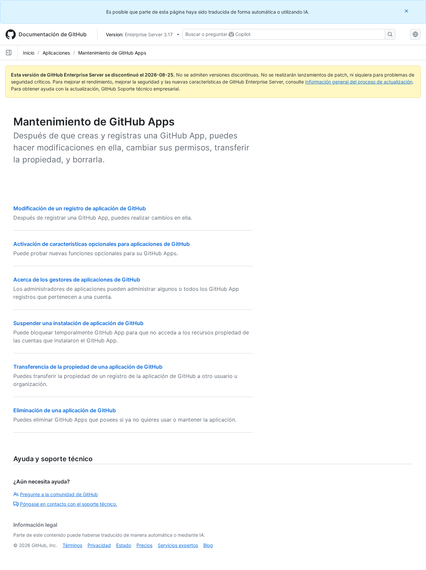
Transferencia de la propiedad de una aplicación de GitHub (87, 366)
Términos (72, 545)
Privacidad (99, 545)
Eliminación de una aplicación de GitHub (64, 410)
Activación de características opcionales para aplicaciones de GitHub (101, 244)
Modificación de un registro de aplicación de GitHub (79, 208)
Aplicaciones (56, 53)
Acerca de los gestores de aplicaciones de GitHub (76, 279)
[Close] (407, 11)
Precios (144, 545)
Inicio (28, 53)
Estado (123, 545)
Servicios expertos (178, 545)
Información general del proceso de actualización (358, 82)
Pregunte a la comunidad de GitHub (59, 494)
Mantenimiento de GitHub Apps (112, 53)
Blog (208, 545)
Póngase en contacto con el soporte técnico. (68, 504)
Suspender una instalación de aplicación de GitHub (78, 323)
